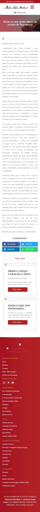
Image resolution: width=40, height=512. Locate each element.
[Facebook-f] (8, 383)
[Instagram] (4, 383)
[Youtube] (13, 383)
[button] (32, 7)
